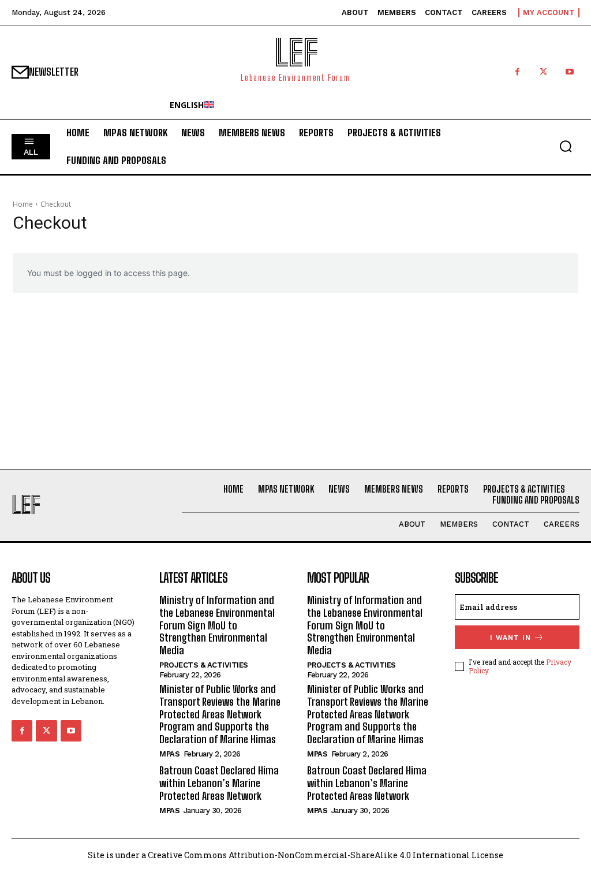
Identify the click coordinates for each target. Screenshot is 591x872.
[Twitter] (543, 72)
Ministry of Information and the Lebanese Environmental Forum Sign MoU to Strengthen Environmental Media (217, 625)
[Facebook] (517, 72)
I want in (510, 637)
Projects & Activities (203, 665)
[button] (565, 146)
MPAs (169, 754)
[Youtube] (569, 72)
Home (23, 204)
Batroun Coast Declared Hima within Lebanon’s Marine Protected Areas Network (219, 783)
